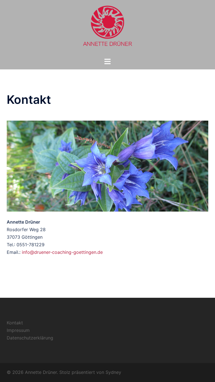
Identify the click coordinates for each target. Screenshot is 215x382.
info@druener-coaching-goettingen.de (62, 252)
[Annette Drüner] (107, 28)
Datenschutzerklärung (30, 338)
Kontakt (15, 322)
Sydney (113, 372)
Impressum (18, 330)
